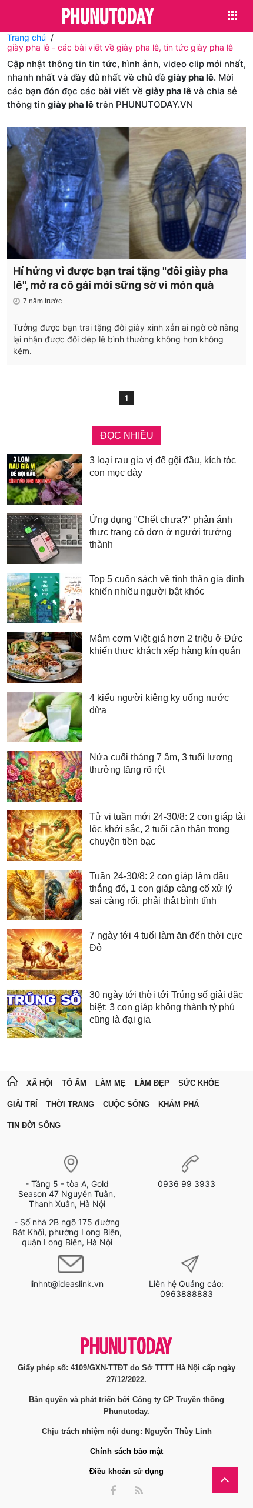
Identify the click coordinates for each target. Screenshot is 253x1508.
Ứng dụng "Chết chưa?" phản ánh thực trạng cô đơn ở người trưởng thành (160, 532)
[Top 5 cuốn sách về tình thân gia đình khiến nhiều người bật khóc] (44, 598)
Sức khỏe (198, 1083)
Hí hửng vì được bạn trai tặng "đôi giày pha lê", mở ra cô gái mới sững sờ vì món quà (120, 278)
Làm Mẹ (110, 1083)
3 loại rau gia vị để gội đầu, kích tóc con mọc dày (162, 466)
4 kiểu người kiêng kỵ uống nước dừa (159, 704)
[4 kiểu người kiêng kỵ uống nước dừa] (44, 717)
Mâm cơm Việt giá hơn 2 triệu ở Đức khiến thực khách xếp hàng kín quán (165, 644)
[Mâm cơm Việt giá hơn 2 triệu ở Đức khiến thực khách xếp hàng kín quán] (44, 657)
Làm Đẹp (152, 1083)
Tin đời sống (34, 1125)
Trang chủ (26, 37)
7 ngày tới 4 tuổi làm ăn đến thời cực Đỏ (165, 941)
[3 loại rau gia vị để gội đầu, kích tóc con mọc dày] (44, 479)
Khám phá (178, 1104)
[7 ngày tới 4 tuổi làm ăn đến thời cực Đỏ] (44, 954)
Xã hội (39, 1083)
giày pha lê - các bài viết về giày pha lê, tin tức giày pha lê (120, 47)
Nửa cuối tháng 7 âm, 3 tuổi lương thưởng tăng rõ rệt (161, 763)
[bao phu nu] (108, 16)
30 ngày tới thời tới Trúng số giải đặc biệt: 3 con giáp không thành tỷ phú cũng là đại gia (166, 1007)
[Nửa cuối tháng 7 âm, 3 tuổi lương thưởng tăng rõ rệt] (44, 776)
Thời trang (70, 1104)
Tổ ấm (74, 1083)
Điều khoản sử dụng (126, 1471)
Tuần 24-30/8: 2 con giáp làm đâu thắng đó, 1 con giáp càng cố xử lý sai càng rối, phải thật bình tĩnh (160, 888)
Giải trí (22, 1104)
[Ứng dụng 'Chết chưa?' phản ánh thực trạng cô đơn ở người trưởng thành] (44, 538)
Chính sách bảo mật (126, 1451)
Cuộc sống (126, 1104)
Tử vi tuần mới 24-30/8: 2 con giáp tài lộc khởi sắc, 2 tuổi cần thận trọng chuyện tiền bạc (167, 829)
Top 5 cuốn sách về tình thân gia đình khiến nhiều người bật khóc (166, 585)
